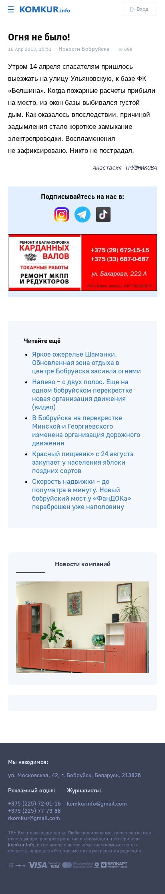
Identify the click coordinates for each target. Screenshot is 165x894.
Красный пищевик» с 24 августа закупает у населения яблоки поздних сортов (83, 462)
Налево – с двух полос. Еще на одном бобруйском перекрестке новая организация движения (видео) (82, 394)
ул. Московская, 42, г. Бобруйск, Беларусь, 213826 (74, 775)
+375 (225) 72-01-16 (34, 804)
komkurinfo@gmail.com (97, 804)
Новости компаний (83, 564)
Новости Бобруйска (83, 49)
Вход (143, 9)
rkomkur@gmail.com (34, 818)
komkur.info (21, 845)
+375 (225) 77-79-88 (34, 811)
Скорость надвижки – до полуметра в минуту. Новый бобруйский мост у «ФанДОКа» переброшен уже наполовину (81, 494)
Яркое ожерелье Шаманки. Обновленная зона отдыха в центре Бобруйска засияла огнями (86, 362)
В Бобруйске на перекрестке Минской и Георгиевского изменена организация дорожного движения (86, 430)
